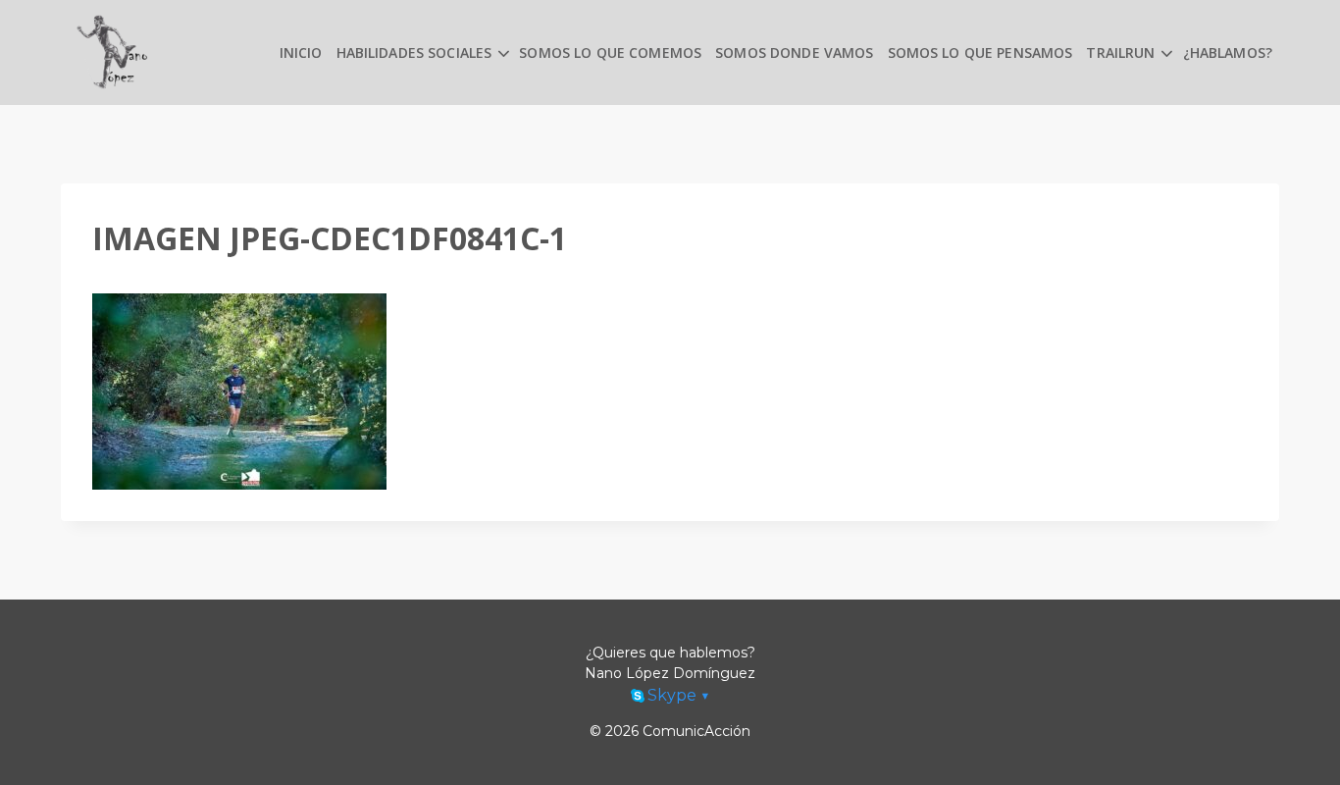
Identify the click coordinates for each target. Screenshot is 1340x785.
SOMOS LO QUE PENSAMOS (980, 52)
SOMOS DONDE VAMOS (794, 52)
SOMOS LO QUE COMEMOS (610, 52)
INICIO (301, 52)
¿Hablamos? (1227, 52)
